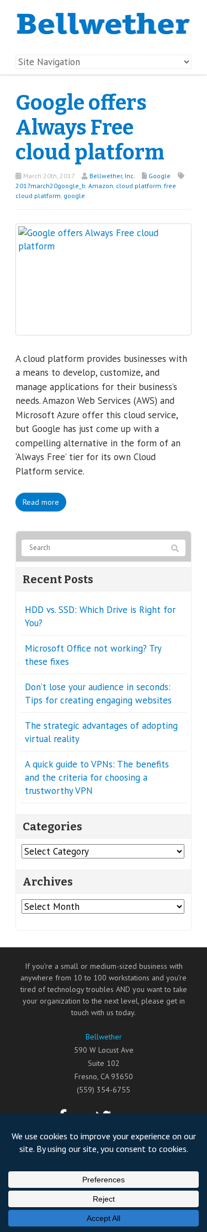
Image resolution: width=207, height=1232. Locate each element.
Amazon (100, 186)
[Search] (174, 548)
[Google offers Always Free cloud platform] (103, 278)
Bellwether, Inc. (112, 176)
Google (159, 176)
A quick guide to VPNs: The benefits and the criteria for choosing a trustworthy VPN (97, 777)
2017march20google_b (50, 186)
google (74, 195)
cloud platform (138, 186)
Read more (41, 502)
